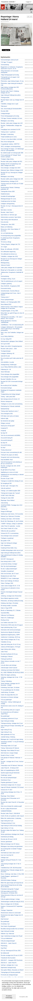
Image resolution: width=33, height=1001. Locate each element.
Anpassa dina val (7, 992)
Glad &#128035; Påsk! (7, 459)
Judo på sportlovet (6, 488)
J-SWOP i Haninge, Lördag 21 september (12, 523)
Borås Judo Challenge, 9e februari (10, 581)
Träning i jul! (4, 509)
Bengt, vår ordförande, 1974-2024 (10, 249)
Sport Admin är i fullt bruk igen (9, 214)
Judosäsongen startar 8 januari (9, 667)
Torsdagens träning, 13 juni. (8, 278)
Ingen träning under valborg (8, 649)
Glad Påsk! (4, 948)
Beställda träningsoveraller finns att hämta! (12, 928)
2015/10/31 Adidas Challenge (8, 880)
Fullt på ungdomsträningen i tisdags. (10, 899)
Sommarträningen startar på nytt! (9, 59)
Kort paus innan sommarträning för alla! (11, 452)
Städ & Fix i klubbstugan (7, 617)
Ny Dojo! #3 (4, 433)
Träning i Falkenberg (6, 681)
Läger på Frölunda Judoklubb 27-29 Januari (12, 787)
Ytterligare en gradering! (7, 538)
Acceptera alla (23, 996)
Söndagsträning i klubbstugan (8, 364)
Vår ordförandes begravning (8, 251)
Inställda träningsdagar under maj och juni (12, 550)
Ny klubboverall (5, 953)
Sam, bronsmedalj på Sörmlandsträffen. (11, 108)
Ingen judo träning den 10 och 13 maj (10, 644)
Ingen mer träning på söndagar (9, 543)
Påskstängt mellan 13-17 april (9, 745)
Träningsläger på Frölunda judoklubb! (10, 972)
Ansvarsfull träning (6, 445)
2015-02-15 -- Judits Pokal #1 (8, 962)
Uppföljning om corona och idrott (9, 472)
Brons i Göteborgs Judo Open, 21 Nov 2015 (12, 874)
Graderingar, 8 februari (7, 656)
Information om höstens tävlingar (9, 697)
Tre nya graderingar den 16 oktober (10, 690)
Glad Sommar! (5, 919)
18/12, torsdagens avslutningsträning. (11, 146)
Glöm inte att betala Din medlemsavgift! (11, 806)
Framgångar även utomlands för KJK (10, 129)
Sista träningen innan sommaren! (9, 535)
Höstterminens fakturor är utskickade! (11, 912)
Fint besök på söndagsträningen (9, 974)
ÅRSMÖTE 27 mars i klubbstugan (10, 578)
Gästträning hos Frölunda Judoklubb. (10, 406)
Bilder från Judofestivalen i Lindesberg (11, 818)
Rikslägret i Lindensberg (7, 134)
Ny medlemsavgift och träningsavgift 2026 (12, 152)
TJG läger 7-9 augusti (6, 62)
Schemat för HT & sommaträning (9, 533)
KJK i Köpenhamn (5, 545)
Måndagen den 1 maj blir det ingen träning (12, 739)
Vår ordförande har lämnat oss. (9, 254)
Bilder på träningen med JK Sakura (10, 844)
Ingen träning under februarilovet (9, 219)
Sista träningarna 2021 (7, 413)
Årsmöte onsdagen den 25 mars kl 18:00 (11, 955)
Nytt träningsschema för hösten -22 (10, 399)
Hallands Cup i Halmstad (7, 933)
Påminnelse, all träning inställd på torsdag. (12, 600)
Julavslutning (4, 502)
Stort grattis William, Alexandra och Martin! (12, 970)
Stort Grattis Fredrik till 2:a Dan (9, 528)
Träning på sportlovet (6, 659)
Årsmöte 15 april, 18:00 (7, 478)
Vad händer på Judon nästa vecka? (10, 852)
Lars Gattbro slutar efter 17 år (8, 622)
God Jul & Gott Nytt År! (7, 855)
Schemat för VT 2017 (6, 789)
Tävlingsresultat (5, 97)
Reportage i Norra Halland (7, 500)
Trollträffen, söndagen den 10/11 (9, 256)
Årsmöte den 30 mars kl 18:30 (9, 839)
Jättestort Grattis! (5, 265)
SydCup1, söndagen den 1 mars (9, 965)
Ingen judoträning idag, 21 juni (9, 627)
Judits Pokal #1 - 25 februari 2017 (10, 768)
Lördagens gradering (6, 283)
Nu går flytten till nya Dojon (8, 469)
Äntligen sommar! (5, 423)
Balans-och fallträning (6, 227)
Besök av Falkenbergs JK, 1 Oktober (11, 610)
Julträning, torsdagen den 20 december (11, 596)
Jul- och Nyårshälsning (7, 233)
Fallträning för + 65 (6, 369)
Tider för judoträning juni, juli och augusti (11, 281)
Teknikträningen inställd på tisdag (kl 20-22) (12, 901)
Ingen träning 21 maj (6, 732)
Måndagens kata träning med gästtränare (12, 846)
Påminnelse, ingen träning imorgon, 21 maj (12, 81)
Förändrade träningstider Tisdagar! (10, 889)
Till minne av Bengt (6, 242)
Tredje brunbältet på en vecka (9, 136)
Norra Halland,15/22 (6, 304)
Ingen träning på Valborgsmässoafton (11, 552)
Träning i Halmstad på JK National (10, 748)
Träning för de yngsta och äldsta (9, 454)
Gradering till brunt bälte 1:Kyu (9, 548)
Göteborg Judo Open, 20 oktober (9, 603)
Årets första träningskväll (7, 141)
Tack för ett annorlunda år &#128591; (10, 435)
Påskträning (4, 945)
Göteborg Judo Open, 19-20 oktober (10, 518)
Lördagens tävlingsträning (7, 203)
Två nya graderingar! (6, 699)
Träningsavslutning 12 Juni (8, 823)
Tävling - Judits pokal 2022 (8, 396)
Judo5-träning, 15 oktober (7, 692)
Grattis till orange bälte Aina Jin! (9, 694)
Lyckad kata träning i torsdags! (9, 564)
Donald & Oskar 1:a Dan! (7, 755)
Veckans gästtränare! (6, 841)
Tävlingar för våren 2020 (7, 498)
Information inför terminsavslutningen (10, 629)
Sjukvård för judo (5, 356)
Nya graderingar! (5, 716)
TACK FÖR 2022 (5, 372)
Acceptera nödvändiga (9, 996)
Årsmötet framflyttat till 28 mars (9, 654)
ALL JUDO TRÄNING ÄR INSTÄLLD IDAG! (12, 672)
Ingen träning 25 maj (6, 729)
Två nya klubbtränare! (6, 938)
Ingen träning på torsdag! (7, 931)
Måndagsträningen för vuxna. (8, 198)
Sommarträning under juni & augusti (10, 709)
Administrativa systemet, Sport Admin (11, 217)
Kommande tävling (6, 288)
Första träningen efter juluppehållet (10, 374)
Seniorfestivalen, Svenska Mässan (10, 291)
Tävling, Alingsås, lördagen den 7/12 (10, 244)
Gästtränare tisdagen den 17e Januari (11, 785)
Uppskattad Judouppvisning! (8, 967)
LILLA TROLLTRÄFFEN (7, 336)
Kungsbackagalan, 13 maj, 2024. (9, 310)
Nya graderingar (5, 921)
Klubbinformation (5, 194)
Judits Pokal (4, 651)
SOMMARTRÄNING (6, 811)
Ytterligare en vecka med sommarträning (11, 404)
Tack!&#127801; (5, 613)
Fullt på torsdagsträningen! (8, 941)
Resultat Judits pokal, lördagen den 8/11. (11, 161)
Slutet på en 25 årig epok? (8, 425)
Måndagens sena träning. (7, 176)
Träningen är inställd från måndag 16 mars (12, 481)
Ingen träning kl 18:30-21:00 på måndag (11, 825)
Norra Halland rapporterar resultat (9, 598)
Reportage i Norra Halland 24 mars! (10, 750)
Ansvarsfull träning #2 (6, 440)
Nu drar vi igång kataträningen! (9, 568)
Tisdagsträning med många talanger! (10, 394)
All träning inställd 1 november (9, 605)
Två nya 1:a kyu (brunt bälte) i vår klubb (11, 139)
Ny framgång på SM (6, 483)
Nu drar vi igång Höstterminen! (9, 808)
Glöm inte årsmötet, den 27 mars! (10, 573)
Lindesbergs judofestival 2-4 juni (9, 718)
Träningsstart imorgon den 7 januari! (10, 493)
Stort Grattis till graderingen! (8, 926)
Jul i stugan (4, 246)
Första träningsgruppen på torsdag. (10, 116)
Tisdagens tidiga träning (7, 159)
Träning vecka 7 (5, 297)
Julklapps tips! (5, 857)
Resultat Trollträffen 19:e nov (8, 379)
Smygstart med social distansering (10, 457)
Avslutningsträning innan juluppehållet (11, 235)
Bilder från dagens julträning (8, 675)
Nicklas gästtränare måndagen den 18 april (12, 834)
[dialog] (16, 989)
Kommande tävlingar (6, 388)
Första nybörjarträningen (7, 299)
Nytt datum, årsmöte (6, 210)
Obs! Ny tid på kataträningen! (8, 566)
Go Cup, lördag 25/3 (6, 339)
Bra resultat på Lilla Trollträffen (9, 385)
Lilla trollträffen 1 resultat (7, 362)
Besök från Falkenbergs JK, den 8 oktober (12, 521)
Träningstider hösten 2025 (8, 191)
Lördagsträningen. (5, 113)
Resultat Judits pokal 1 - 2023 (9, 348)
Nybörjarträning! (5, 408)
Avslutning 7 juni (5, 924)
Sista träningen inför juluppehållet (9, 376)
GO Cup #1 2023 (5, 343)
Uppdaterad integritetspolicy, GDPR (10, 634)
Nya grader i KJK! (5, 540)
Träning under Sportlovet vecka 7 (9, 411)
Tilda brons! (4, 106)
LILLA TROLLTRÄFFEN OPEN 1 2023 (11, 367)
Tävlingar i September (6, 910)
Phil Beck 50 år (5, 620)
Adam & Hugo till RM (6, 608)
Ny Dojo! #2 (4, 442)
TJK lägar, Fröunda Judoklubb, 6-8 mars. (11, 118)
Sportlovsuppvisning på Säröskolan (10, 772)
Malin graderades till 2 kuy (8, 734)
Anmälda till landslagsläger (8, 196)
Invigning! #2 (4, 428)
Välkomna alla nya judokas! (8, 531)
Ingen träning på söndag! (7, 721)
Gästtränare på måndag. (7, 836)
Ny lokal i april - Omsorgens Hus (9, 485)
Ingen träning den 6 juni (7, 820)
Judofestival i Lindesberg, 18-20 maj (10, 637)
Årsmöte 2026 (4, 111)
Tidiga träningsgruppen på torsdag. (10, 74)
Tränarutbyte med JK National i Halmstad (12, 765)
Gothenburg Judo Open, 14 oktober (10, 687)
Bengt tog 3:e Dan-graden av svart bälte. (11, 270)
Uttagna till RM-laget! (6, 511)
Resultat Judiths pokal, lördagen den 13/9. (12, 179)
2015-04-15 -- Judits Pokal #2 (8, 943)
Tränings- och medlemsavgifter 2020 (10, 490)
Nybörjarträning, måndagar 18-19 (9, 181)
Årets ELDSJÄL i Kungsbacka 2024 (10, 286)
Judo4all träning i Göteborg (8, 737)
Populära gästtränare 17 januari (9, 782)
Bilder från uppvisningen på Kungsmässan (12, 882)
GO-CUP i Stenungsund (7, 559)
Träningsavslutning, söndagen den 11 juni (12, 723)
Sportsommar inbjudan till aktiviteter (10, 632)
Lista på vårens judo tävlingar (8, 665)
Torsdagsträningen (6, 351)
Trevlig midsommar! (6, 450)
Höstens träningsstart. (7, 401)
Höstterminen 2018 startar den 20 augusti (12, 625)
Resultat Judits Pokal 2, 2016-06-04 (10, 813)
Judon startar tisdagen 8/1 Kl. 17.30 (10, 585)
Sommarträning (5, 64)
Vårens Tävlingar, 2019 (7, 583)
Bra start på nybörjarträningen (8, 777)
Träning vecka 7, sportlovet (8, 132)
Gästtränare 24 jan (6, 780)
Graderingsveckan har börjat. (8, 201)
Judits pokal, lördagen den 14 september (11, 267)
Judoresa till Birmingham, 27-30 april (10, 646)
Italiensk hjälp (4, 418)
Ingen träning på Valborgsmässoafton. (11, 95)
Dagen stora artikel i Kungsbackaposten (11, 346)
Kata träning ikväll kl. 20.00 (8, 561)
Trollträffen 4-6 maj (6, 642)
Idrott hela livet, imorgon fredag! (9, 753)
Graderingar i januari (6, 775)
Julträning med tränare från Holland (10, 670)
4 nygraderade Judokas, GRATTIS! (10, 144)
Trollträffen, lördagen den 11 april (9, 103)
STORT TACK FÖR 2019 (7, 495)
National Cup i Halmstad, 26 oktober (10, 516)
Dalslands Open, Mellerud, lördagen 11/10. (12, 170)
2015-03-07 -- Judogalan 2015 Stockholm (12, 960)
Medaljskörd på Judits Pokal (8, 576)
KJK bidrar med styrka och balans (10, 416)
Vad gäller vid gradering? (7, 571)
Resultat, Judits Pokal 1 (7, 212)
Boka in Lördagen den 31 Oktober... (10, 904)
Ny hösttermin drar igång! (7, 421)
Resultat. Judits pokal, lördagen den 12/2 (12, 123)
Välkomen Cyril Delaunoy (7, 615)
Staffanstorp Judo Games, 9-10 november (12, 514)
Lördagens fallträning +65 (7, 353)
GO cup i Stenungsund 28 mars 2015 (11, 950)
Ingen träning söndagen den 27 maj (10, 639)
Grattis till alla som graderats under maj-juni (12, 816)
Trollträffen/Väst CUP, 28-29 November (11, 867)
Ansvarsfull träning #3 (6, 438)
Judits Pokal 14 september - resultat (10, 526)
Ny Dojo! (3, 447)
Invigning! (3, 430)
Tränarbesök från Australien (8, 958)
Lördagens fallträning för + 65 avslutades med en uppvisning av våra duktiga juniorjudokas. (11, 328)
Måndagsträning (5, 262)
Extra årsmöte (4, 222)
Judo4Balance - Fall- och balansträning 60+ (12, 324)
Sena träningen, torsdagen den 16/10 (10, 167)
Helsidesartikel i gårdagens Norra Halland (12, 341)
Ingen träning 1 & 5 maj (7, 828)
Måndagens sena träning (7, 120)
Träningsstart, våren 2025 (7, 224)
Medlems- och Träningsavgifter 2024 (10, 302)
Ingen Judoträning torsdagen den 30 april (11, 936)
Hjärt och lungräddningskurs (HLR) (10, 770)
